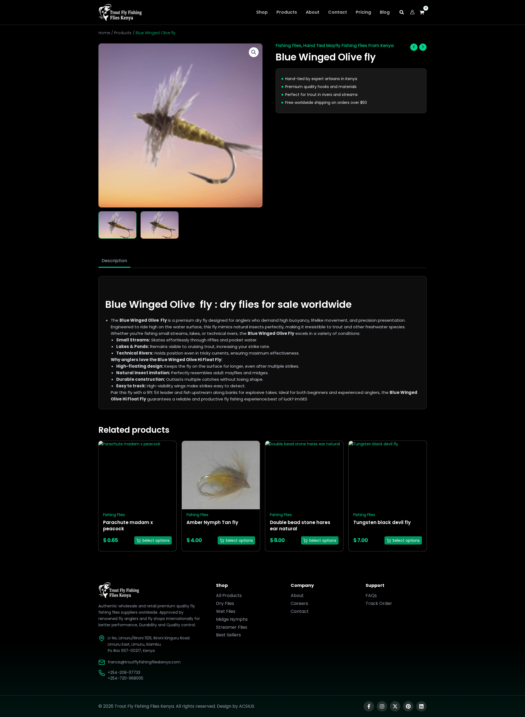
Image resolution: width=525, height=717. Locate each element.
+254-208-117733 (124, 672)
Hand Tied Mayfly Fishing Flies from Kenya (348, 45)
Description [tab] (114, 260)
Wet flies (225, 611)
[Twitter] (395, 706)
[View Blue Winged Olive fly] (117, 225)
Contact (300, 611)
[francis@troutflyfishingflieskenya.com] (101, 662)
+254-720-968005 (125, 678)
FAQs (371, 595)
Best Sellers (228, 635)
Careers (299, 603)
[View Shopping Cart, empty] (423, 12)
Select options (156, 540)
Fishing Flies (288, 45)
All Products (229, 595)
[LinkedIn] (421, 706)
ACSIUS (246, 706)
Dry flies (225, 603)
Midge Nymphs (232, 619)
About (297, 595)
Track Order (379, 603)
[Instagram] (382, 706)
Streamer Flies (231, 627)
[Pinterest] (408, 706)
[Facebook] (369, 706)
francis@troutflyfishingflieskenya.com (144, 662)
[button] (401, 13)
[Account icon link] (412, 12)
